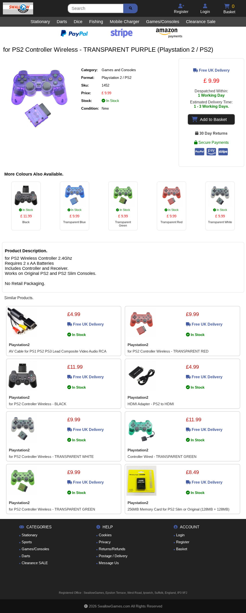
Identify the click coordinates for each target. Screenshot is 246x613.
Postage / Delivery (113, 556)
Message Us (109, 563)
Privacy (105, 542)
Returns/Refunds (112, 549)
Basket (181, 549)
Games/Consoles (35, 549)
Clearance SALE (35, 563)
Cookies (105, 535)
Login (180, 535)
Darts (26, 556)
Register (182, 542)
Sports (27, 542)
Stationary (29, 535)
